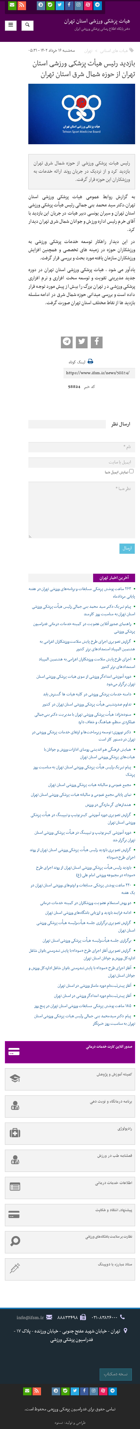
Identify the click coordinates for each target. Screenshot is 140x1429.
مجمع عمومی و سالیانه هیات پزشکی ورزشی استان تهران (89, 785)
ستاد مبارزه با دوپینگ (115, 1264)
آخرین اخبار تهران (114, 578)
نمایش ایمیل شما (116, 472)
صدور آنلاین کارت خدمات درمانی (109, 1047)
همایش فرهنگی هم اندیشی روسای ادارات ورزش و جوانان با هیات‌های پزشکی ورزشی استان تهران (89, 753)
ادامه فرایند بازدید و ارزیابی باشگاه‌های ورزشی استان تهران (88, 912)
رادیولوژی (125, 1128)
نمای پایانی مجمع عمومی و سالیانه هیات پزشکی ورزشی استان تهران (81, 794)
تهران (88, 51)
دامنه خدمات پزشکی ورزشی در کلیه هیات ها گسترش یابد (87, 694)
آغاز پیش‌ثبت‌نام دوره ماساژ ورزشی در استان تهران (94, 985)
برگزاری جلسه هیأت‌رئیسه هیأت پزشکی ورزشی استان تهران (87, 940)
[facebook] (69, 5)
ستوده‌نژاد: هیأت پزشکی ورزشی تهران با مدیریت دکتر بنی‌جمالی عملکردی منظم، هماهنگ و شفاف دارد (85, 718)
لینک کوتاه (77, 362)
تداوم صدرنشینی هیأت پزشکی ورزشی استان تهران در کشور (86, 704)
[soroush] (41, 5)
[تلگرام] (97, 5)
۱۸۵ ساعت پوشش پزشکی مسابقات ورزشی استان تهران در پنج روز (82, 1006)
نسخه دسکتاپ (116, 1374)
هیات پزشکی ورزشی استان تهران (97, 24)
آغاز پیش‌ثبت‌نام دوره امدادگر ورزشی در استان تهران (92, 996)
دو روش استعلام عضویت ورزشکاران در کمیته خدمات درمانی (85, 903)
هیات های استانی (114, 51)
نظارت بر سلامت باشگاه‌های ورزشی (108, 1237)
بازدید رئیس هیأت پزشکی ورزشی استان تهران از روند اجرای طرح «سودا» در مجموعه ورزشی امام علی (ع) (85, 871)
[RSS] (22, 5)
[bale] (50, 5)
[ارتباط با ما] (12, 5)
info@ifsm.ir (30, 1318)
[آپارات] (88, 5)
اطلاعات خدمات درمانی (113, 1183)
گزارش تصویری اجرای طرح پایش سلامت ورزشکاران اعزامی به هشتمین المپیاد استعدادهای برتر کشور (87, 645)
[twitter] (60, 5)
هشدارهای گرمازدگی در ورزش (108, 805)
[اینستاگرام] (79, 5)
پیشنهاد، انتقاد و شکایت (113, 1210)
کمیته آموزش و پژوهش (114, 1074)
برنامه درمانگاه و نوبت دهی (111, 1101)
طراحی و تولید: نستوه (70, 1423)
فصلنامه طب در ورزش (114, 1156)
